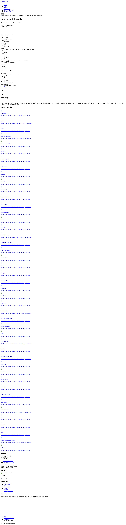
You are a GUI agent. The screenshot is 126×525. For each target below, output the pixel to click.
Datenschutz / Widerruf (9, 518)
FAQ (5, 485)
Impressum (6, 519)
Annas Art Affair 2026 (9, 10)
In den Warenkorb (9, 25)
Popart (5, 68)
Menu (2, 14)
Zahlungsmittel (7, 487)
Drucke (5, 7)
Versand (5, 488)
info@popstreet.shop (9, 462)
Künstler (5, 5)
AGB (5, 516)
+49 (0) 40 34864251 (8, 461)
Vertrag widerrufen (8, 491)
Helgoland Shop (7, 11)
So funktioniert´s (7, 484)
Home (5, 3)
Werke (5, 6)
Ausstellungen (7, 9)
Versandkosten (4, 86)
